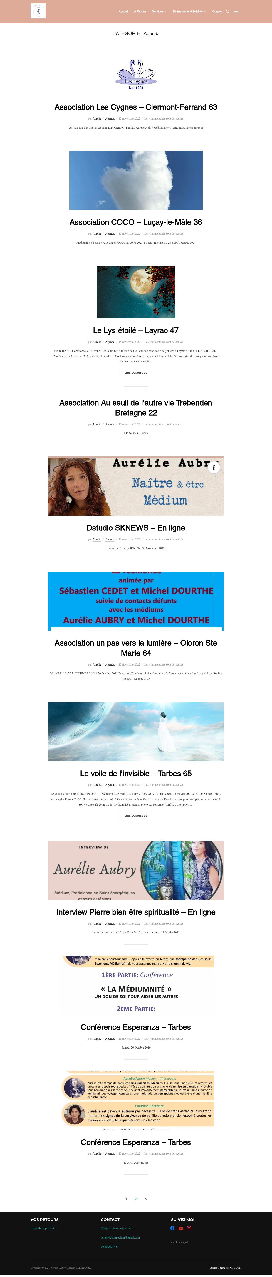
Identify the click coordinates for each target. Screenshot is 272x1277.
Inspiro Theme (217, 1267)
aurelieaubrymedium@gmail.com (120, 1237)
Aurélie (97, 118)
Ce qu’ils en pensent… (44, 1228)
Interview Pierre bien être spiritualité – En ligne (136, 912)
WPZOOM (235, 1267)
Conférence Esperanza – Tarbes (136, 1027)
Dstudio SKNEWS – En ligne (136, 527)
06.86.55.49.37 (110, 1246)
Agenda (110, 118)
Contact (217, 11)
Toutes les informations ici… (117, 1228)
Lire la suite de (138, 372)
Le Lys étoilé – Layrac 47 (136, 330)
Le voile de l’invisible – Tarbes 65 (136, 773)
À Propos (140, 11)
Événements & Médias (188, 11)
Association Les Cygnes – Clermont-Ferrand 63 (136, 107)
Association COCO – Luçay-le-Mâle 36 (136, 222)
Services (157, 11)
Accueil (124, 11)
